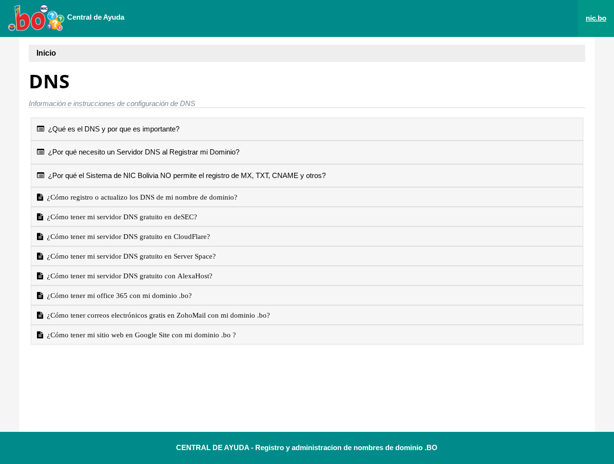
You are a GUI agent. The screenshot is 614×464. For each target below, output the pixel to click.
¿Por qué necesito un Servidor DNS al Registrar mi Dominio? (141, 152)
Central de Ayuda (94, 17)
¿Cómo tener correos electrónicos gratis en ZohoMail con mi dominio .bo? (156, 315)
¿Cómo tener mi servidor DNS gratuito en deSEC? (120, 216)
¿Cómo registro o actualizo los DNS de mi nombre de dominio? (140, 197)
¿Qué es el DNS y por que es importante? (111, 129)
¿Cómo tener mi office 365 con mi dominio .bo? (117, 295)
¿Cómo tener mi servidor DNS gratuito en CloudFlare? (126, 236)
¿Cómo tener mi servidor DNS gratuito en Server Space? (129, 256)
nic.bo (596, 18)
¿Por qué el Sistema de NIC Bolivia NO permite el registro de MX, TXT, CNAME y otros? (185, 175)
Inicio (46, 53)
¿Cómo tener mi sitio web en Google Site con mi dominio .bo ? (139, 334)
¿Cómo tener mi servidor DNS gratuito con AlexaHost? (128, 275)
